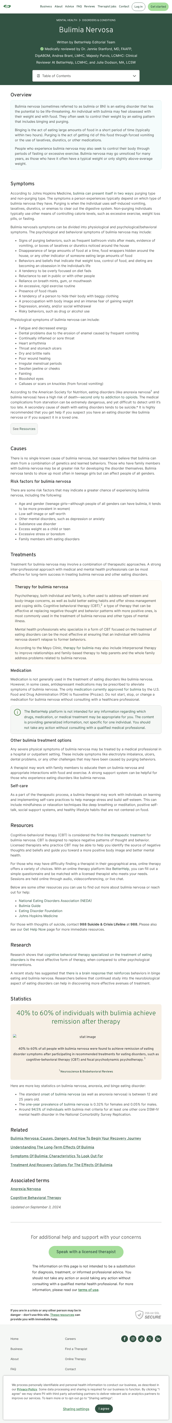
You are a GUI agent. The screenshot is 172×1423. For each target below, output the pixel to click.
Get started (158, 7)
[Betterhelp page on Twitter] (149, 1364)
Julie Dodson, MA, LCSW (116, 62)
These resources (62, 1314)
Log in (138, 7)
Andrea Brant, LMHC (68, 55)
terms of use (88, 1290)
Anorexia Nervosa (25, 1189)
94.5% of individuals (47, 1109)
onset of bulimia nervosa (60, 1094)
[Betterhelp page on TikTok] (140, 1364)
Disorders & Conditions (99, 20)
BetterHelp (120, 869)
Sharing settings (76, 1409)
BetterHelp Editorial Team (94, 42)
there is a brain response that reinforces (98, 973)
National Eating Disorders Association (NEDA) (55, 901)
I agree (104, 1409)
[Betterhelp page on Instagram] (132, 1364)
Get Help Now (34, 929)
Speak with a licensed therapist (86, 1252)
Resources (27, 429)
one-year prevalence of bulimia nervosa (57, 1104)
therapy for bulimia (78, 648)
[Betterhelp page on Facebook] (124, 1364)
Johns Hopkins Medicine (38, 916)
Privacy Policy (27, 1389)
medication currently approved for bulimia (107, 689)
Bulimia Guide (29, 906)
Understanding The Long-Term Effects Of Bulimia (52, 1147)
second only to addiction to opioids (109, 397)
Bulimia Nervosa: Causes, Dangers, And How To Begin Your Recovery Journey (75, 1138)
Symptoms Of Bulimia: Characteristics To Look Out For (56, 1156)
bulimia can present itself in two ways (103, 193)
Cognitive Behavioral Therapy (35, 1198)
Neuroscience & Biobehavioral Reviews (86, 1072)
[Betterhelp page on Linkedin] (157, 1364)
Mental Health (66, 20)
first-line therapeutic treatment (121, 835)
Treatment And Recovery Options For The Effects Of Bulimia (61, 1165)
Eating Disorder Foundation (40, 911)
